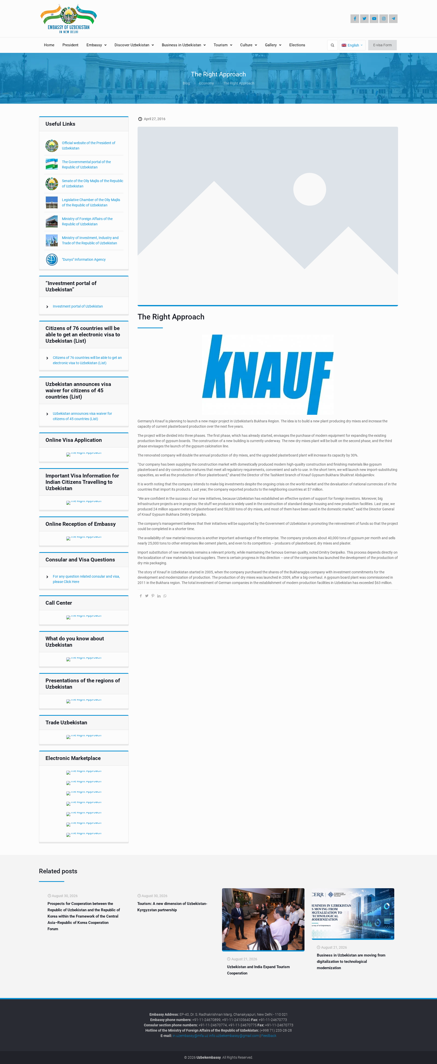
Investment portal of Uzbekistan (78, 306)
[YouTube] (374, 18)
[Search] (332, 45)
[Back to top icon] (416, 1056)
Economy (206, 83)
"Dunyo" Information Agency (84, 259)
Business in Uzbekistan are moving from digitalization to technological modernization (351, 961)
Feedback (268, 1036)
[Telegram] (393, 18)
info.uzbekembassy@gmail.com (234, 1036)
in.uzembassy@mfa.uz (190, 1036)
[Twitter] (364, 18)
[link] (83, 454)
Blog (186, 83)
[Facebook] (355, 18)
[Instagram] (383, 18)
